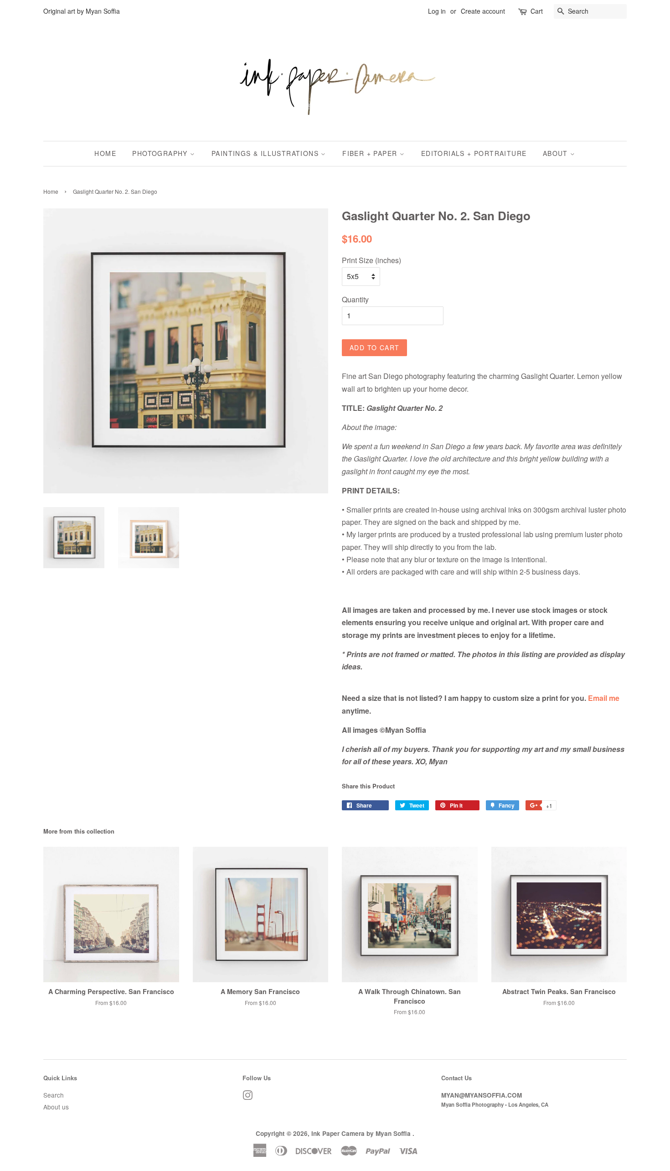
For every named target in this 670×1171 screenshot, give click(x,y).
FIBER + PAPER (371, 153)
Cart (537, 11)
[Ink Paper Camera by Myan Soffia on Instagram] (247, 1096)
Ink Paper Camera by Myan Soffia (361, 1133)
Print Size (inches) (371, 260)
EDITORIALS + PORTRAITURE (474, 153)
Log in (437, 11)
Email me (603, 698)
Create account (483, 11)
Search (53, 1094)
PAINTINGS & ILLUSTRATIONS (266, 153)
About (556, 153)
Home (105, 153)
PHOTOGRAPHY (161, 153)
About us (56, 1106)
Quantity (355, 299)
